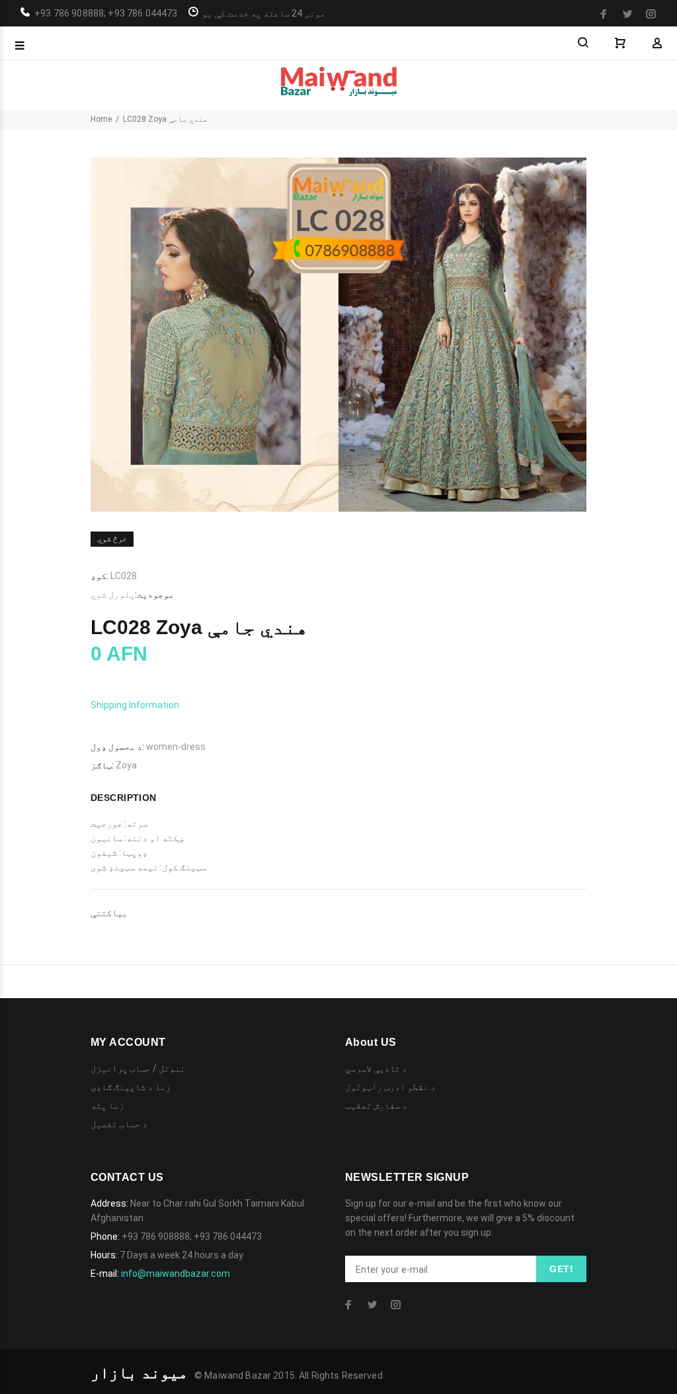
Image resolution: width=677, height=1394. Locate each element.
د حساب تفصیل (119, 1124)
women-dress (176, 746)
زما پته (107, 1105)
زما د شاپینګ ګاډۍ (131, 1087)
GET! (561, 1269)
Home (101, 119)
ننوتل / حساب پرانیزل (138, 1068)
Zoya (126, 765)
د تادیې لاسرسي (376, 1068)
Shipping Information (135, 705)
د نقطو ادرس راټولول (390, 1087)
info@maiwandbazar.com (175, 1273)
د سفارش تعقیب (376, 1105)
